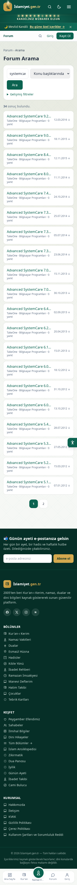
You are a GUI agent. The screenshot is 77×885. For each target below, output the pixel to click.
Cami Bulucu (18, 785)
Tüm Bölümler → (20, 743)
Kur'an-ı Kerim (19, 634)
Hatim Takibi (17, 687)
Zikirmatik (16, 755)
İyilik (12, 767)
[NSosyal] (35, 612)
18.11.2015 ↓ (62, 139)
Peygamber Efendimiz (24, 719)
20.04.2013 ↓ (62, 331)
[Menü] (69, 7)
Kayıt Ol (65, 36)
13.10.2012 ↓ (62, 408)
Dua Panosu (17, 761)
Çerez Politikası (19, 829)
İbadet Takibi (18, 779)
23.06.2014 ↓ (62, 254)
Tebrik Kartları (19, 699)
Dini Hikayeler (18, 737)
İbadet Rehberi (19, 669)
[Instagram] (26, 612)
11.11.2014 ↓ (62, 177)
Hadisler (15, 657)
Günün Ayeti (17, 773)
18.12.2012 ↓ (62, 370)
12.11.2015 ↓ (62, 158)
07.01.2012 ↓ (62, 485)
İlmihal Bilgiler (19, 731)
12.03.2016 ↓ (62, 120)
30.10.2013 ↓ (62, 293)
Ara (15, 85)
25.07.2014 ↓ (62, 216)
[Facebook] (7, 612)
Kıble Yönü (16, 663)
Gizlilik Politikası (20, 823)
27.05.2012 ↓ (62, 447)
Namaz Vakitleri (20, 639)
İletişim (14, 811)
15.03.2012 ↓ (62, 466)
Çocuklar (15, 693)
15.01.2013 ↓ (62, 351)
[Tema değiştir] (59, 7)
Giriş (50, 36)
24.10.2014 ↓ (62, 197)
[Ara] (49, 7)
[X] (17, 612)
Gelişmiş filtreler (22, 94)
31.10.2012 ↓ (62, 389)
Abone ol (63, 558)
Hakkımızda (17, 805)
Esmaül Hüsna (19, 651)
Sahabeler (16, 725)
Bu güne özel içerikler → (47, 27)
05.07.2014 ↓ (62, 235)
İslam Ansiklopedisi (22, 749)
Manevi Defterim (21, 681)
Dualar (13, 645)
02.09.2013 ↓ (62, 312)
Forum (8, 36)
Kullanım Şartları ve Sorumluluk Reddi (36, 835)
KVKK (12, 817)
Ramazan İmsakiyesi (23, 675)
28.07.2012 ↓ (62, 428)
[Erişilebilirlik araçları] (72, 442)
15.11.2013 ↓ (62, 274)
